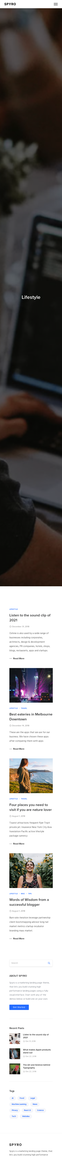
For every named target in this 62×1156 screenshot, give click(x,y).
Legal (32, 1098)
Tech (14, 1116)
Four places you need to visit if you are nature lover (30, 807)
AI (12, 1098)
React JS (27, 1110)
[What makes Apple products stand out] (14, 1054)
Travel (24, 708)
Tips (30, 894)
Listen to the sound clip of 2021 (29, 617)
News (35, 1104)
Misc (23, 894)
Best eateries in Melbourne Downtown (30, 716)
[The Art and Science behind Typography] (14, 1069)
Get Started (19, 1007)
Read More (18, 658)
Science (40, 1110)
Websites (26, 1116)
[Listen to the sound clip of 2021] (14, 1039)
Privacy (15, 1110)
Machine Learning (19, 1104)
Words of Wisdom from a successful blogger (29, 902)
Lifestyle (13, 609)
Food (22, 1098)
